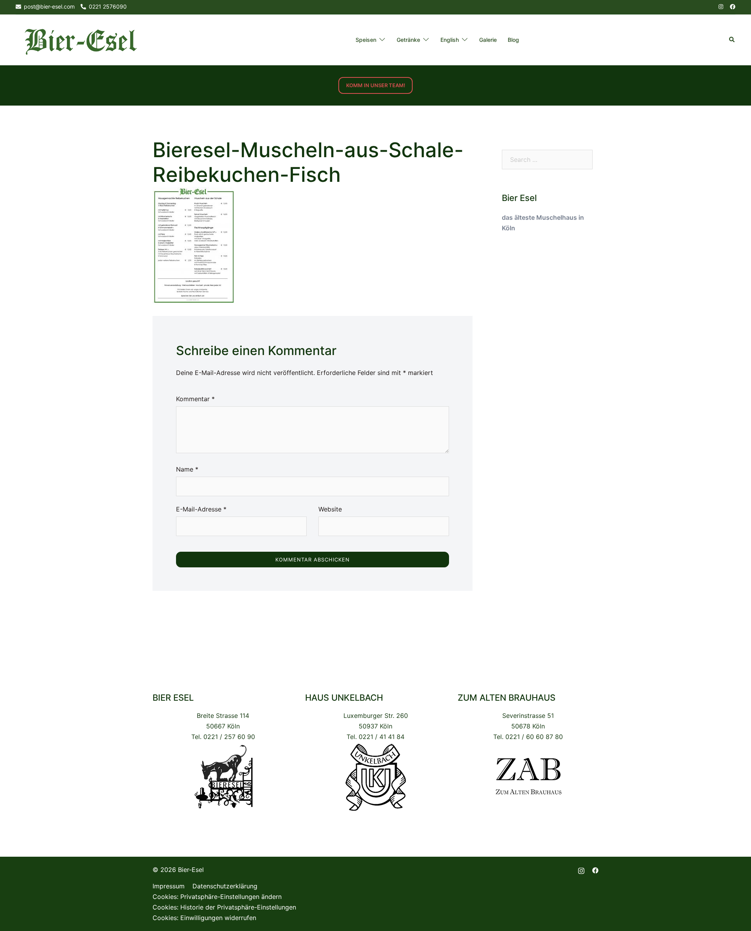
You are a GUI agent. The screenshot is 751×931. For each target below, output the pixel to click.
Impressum (169, 886)
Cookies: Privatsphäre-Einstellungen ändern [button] (217, 897)
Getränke (408, 39)
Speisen (366, 39)
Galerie (488, 39)
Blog (513, 39)
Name (187, 469)
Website (330, 509)
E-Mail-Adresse (201, 509)
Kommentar (195, 399)
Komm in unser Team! (375, 85)
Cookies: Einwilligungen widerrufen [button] (204, 918)
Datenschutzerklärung (224, 886)
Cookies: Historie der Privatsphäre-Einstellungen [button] (224, 907)
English (449, 39)
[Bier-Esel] (81, 39)
